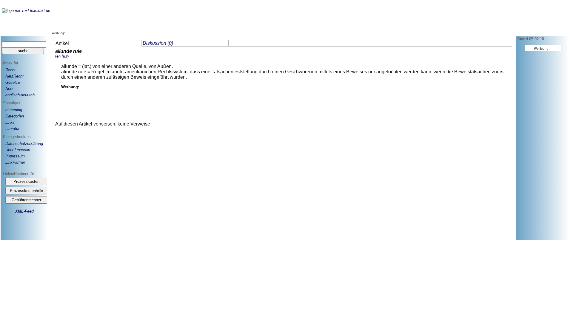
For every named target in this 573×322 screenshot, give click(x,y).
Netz (9, 88)
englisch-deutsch (20, 95)
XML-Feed (24, 211)
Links (10, 122)
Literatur (12, 128)
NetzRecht (14, 76)
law (64, 56)
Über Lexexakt (17, 150)
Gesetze (12, 82)
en (58, 56)
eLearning (13, 110)
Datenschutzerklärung (24, 143)
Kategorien (14, 116)
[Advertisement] (175, 20)
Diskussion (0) (158, 43)
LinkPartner (15, 162)
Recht (10, 70)
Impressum (15, 156)
